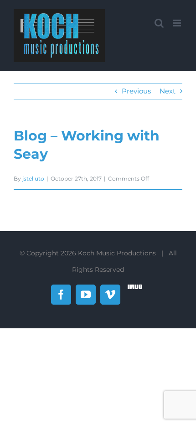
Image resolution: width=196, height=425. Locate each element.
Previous (136, 91)
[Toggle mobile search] (159, 23)
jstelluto (33, 178)
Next (167, 91)
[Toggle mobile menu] (177, 23)
